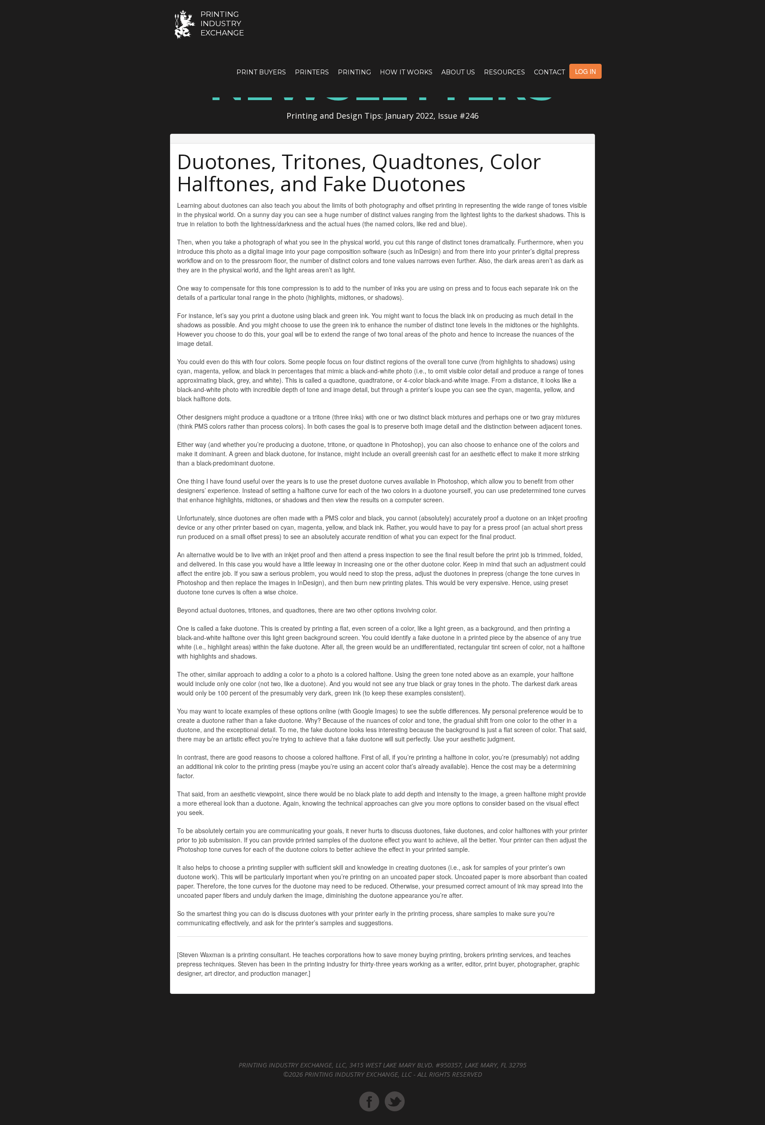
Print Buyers (261, 72)
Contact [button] (549, 72)
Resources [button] (504, 72)
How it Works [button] (406, 72)
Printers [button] (312, 72)
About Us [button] (458, 72)
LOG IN (585, 71)
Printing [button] (354, 72)
